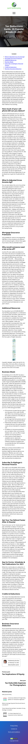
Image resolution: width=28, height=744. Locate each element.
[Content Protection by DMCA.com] (14, 739)
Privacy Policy (14, 725)
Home (5, 36)
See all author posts (13, 664)
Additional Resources (10, 60)
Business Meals (9, 62)
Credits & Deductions (11, 67)
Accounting (11, 36)
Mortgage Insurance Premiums (13, 58)
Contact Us (14, 729)
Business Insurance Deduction (13, 69)
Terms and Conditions (14, 732)
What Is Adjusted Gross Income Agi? (15, 57)
